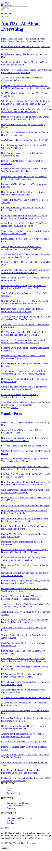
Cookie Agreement (15, 805)
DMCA (10, 790)
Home (4, 5)
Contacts (11, 808)
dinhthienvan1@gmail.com (19, 818)
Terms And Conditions (17, 803)
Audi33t (5, 2)
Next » (14, 407)
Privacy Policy (13, 793)
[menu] (2, 10)
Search (10, 5)
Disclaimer (12, 823)
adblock (5, 848)
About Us (11, 820)
